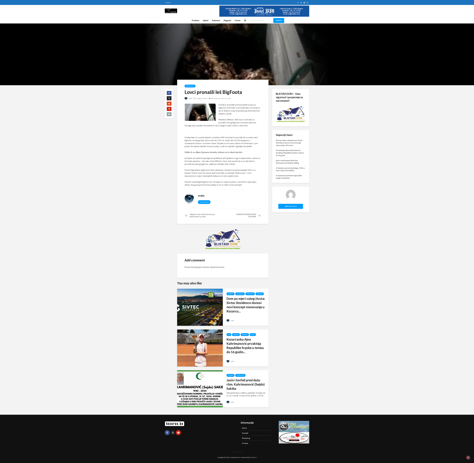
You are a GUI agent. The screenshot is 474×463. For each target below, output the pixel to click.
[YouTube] (178, 432)
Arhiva (244, 428)
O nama (245, 443)
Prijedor (260, 294)
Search (279, 20)
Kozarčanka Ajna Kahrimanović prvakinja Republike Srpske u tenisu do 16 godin (290, 152)
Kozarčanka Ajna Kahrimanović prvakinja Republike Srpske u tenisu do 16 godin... (245, 345)
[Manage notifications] (468, 458)
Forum (237, 20)
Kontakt (167, 2)
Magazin (227, 20)
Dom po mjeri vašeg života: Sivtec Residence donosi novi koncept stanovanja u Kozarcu (289, 142)
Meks (239, 457)
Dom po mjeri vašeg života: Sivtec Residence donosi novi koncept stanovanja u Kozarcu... (246, 305)
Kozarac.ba (240, 294)
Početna (195, 20)
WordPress (253, 457)
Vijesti (205, 20)
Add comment (215, 98)
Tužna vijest (240, 375)
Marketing (250, 294)
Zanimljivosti (190, 86)
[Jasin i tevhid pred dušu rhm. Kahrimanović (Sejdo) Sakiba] (200, 388)
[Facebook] (167, 432)
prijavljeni (198, 267)
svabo (190, 98)
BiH (229, 334)
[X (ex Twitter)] (172, 432)
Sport (253, 334)
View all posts (204, 202)
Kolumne (216, 20)
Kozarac (230, 294)
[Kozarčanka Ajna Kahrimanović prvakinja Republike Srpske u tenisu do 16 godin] (200, 348)
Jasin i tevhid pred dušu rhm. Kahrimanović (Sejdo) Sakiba (246, 384)
